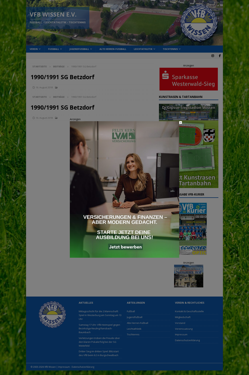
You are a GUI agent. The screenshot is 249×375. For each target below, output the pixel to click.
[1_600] (124, 255)
